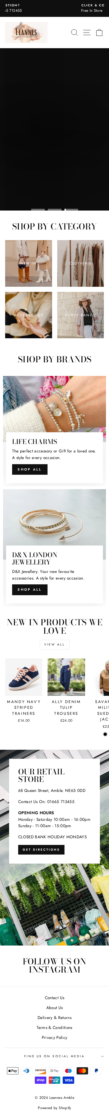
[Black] (105, 734)
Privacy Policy (55, 1037)
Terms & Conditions (54, 1027)
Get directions (41, 849)
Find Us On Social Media (54, 1056)
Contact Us (54, 998)
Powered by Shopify (54, 1108)
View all (54, 644)
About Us (54, 1008)
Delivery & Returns (54, 1018)
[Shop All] (54, 431)
